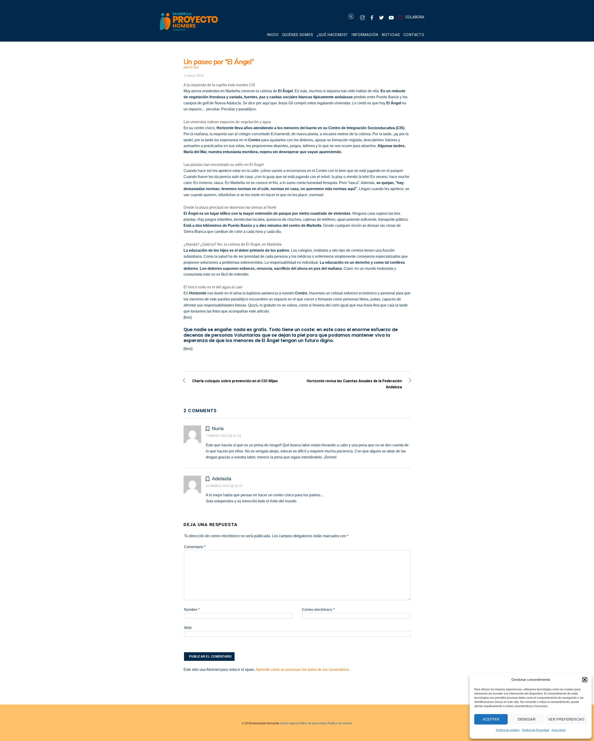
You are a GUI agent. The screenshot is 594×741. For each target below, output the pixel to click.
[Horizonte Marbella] (189, 28)
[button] (584, 679)
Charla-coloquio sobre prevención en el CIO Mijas (235, 381)
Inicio (273, 35)
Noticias (391, 35)
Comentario (195, 547)
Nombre (192, 610)
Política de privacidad (312, 723)
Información (365, 35)
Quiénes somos (297, 35)
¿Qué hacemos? (332, 35)
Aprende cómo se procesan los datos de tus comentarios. (303, 670)
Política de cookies (508, 730)
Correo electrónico (318, 610)
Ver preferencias (566, 719)
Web (188, 628)
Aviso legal (558, 730)
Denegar (527, 719)
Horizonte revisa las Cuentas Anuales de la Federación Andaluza (353, 384)
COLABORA (414, 17)
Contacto (414, 35)
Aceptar (491, 719)
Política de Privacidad (535, 730)
